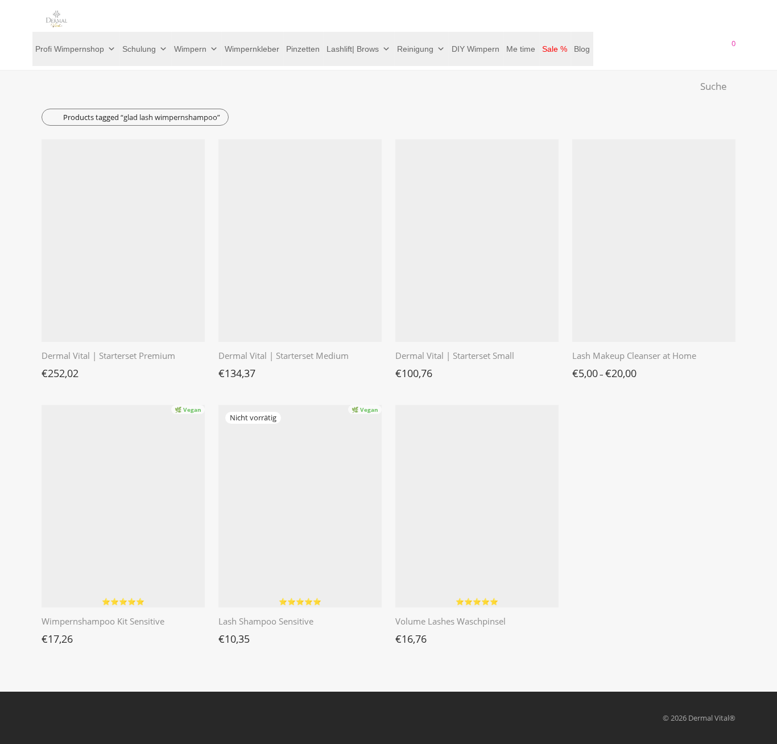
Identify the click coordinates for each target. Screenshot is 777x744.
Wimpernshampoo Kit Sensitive (103, 621)
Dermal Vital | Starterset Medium (283, 355)
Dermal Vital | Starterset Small (454, 355)
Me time (520, 48)
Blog (582, 48)
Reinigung (415, 48)
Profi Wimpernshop (69, 48)
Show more (55, 370)
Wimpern (190, 48)
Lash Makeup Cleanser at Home (634, 355)
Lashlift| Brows (352, 48)
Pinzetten (303, 48)
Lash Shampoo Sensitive (265, 621)
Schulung (139, 48)
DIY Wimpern (475, 48)
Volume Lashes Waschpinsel (450, 621)
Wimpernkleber (252, 48)
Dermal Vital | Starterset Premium (108, 355)
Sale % (554, 48)
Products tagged (141, 117)
